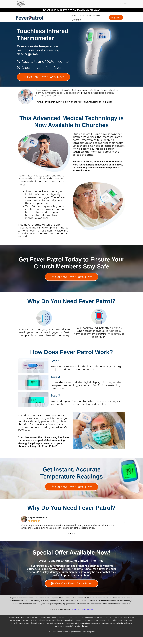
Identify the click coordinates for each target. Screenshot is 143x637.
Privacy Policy (77, 609)
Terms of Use (88, 609)
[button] (19, 523)
